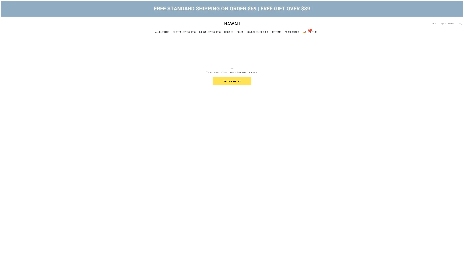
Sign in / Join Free (447, 24)
